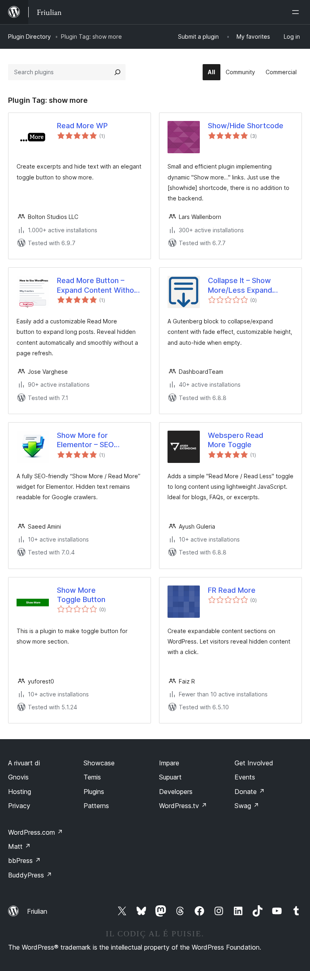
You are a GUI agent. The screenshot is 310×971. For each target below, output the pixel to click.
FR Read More (232, 590)
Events (245, 777)
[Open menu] (297, 12)
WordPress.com (35, 832)
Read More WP (82, 125)
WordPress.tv (183, 806)
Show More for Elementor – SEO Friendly (85, 440)
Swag (247, 806)
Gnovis (18, 777)
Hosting (19, 792)
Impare (169, 763)
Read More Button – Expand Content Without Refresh (99, 285)
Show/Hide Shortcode (245, 125)
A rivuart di (24, 763)
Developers (176, 792)
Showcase (99, 763)
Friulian (37, 911)
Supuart (170, 777)
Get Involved (254, 763)
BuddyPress (30, 875)
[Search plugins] (117, 72)
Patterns (96, 806)
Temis (92, 777)
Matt (19, 846)
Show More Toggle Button (81, 595)
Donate (250, 792)
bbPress (24, 860)
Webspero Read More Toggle (235, 440)
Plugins (94, 792)
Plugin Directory (29, 36)
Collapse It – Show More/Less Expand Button (240, 285)
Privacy (19, 806)
